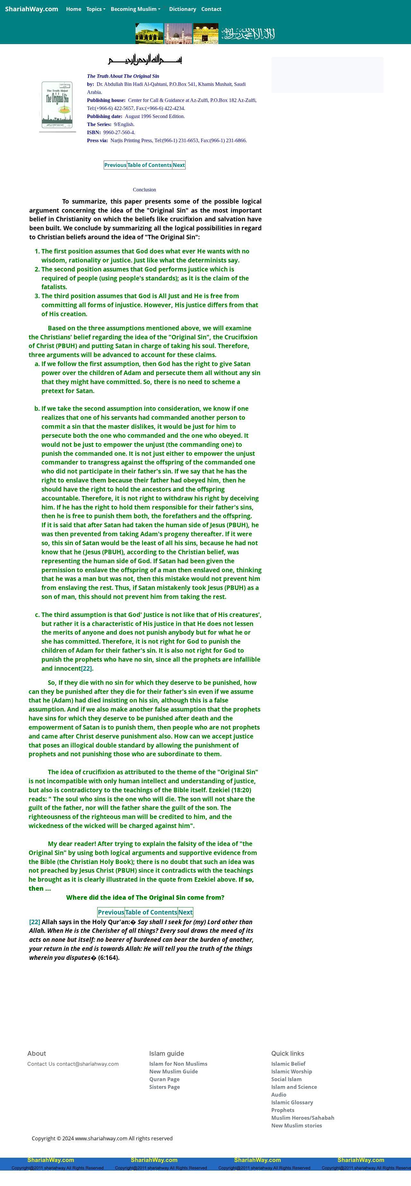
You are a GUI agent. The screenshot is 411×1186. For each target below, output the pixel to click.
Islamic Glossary (292, 1102)
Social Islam (286, 1079)
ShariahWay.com (31, 9)
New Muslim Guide (173, 1071)
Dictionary (182, 9)
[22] (86, 668)
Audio (278, 1094)
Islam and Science (294, 1086)
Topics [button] (94, 9)
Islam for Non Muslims (178, 1063)
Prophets (282, 1110)
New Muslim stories (296, 1125)
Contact (211, 9)
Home (73, 9)
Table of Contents (149, 165)
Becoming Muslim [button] (134, 9)
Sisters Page (164, 1086)
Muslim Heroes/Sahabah (303, 1117)
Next (179, 165)
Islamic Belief (288, 1063)
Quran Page (164, 1079)
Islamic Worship (291, 1071)
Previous (115, 165)
